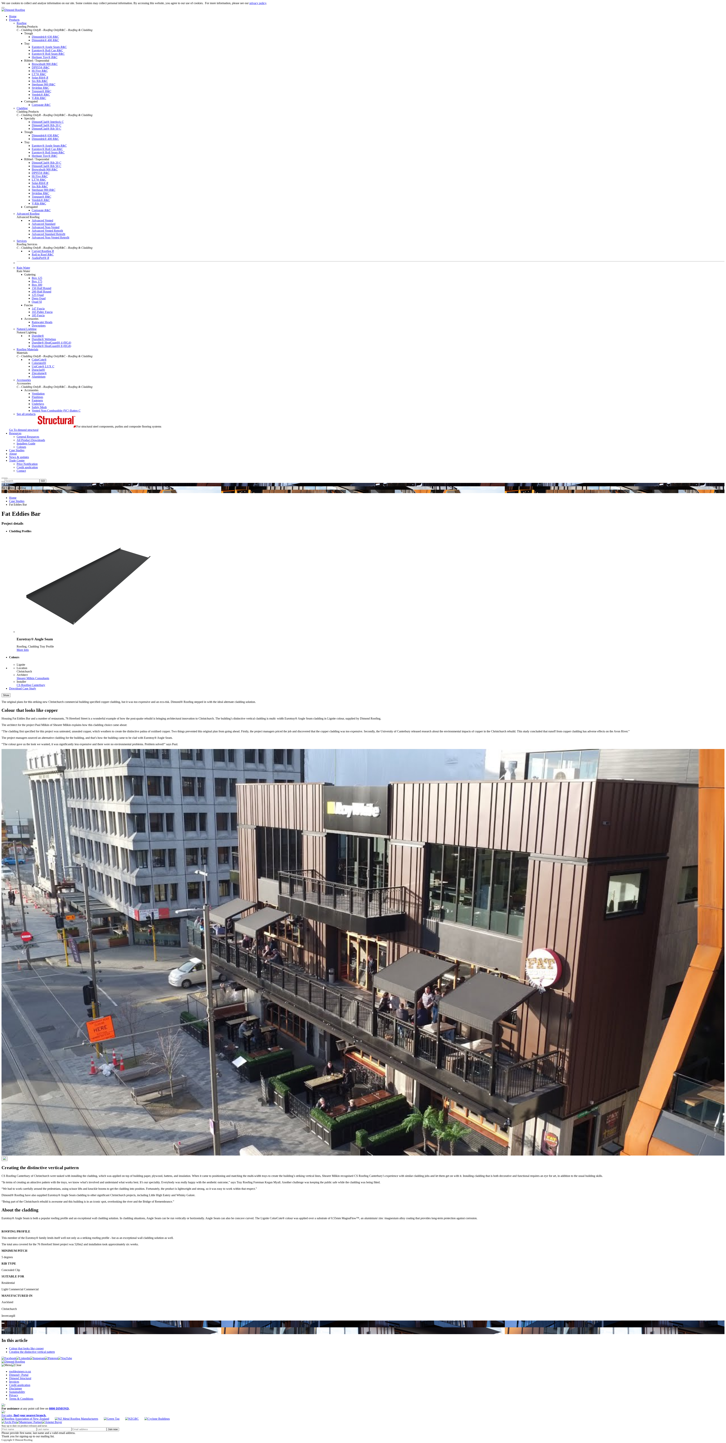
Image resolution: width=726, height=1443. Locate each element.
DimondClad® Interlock (48, 121)
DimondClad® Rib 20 (46, 125)
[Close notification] (3, 7)
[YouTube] (65, 1358)
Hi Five (40, 70)
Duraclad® (38, 369)
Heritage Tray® (44, 57)
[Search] (3, 478)
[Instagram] (37, 1358)
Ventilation (38, 393)
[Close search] (3, 481)
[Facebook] (9, 1358)
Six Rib (40, 81)
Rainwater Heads (42, 322)
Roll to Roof (43, 254)
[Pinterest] (51, 1358)
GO (43, 480)
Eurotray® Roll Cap (47, 50)
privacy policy (257, 3)
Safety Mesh (39, 407)
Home (12, 497)
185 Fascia (38, 315)
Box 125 (37, 278)
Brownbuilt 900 (45, 64)
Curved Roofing (43, 251)
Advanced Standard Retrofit (48, 234)
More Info (23, 649)
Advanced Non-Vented (45, 227)
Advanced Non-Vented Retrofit (50, 237)
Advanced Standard (43, 223)
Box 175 (37, 281)
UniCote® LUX (43, 366)
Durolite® (38, 335)
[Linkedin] (23, 1358)
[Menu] (6, 478)
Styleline (40, 87)
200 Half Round (41, 291)
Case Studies (16, 501)
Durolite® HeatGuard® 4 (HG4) (51, 342)
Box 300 (37, 284)
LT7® (39, 74)
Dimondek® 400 (45, 40)
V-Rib (39, 98)
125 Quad (38, 295)
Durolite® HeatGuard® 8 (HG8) (51, 346)
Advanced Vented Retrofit (47, 230)
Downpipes (39, 325)
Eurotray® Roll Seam (48, 53)
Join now (113, 1429)
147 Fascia (38, 308)
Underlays (38, 403)
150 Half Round (41, 288)
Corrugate (41, 104)
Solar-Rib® (40, 77)
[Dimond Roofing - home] (13, 10)
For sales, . (24, 1415)
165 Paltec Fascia (42, 312)
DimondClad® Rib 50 (46, 128)
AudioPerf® (40, 257)
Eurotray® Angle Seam (49, 47)
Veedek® (41, 94)
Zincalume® (39, 373)
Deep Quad (39, 298)
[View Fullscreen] (3, 1323)
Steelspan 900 (43, 84)
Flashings (37, 397)
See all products (26, 414)
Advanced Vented (42, 220)
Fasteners (37, 400)
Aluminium (38, 376)
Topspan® (41, 91)
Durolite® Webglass (44, 339)
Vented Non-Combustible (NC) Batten (56, 410)
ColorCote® (39, 359)
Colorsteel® (39, 363)
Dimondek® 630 (45, 36)
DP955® (41, 67)
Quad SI (37, 301)
